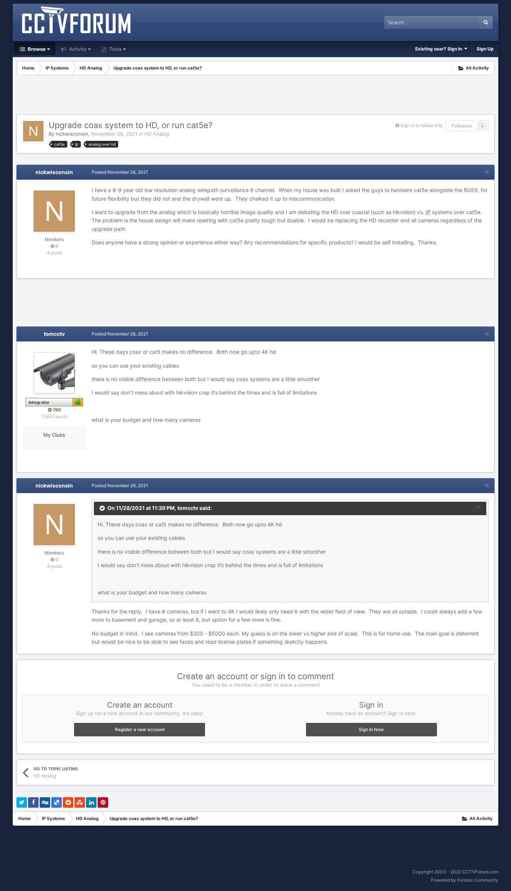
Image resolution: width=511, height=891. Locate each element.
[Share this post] (487, 172)
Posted (120, 172)
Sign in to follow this (421, 125)
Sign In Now (371, 729)
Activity (77, 49)
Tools (115, 49)
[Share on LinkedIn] (91, 802)
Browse (36, 49)
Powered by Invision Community (464, 880)
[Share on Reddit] (68, 802)
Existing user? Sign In (439, 49)
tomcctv (54, 334)
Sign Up (485, 49)
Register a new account (140, 729)
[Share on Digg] (45, 802)
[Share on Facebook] (33, 802)
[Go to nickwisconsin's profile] (33, 131)
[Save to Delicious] (56, 802)
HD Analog (156, 134)
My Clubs (54, 435)
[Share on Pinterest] (103, 802)
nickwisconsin (72, 134)
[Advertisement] (255, 95)
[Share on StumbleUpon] (79, 802)
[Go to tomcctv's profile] (54, 372)
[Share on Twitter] (21, 802)
